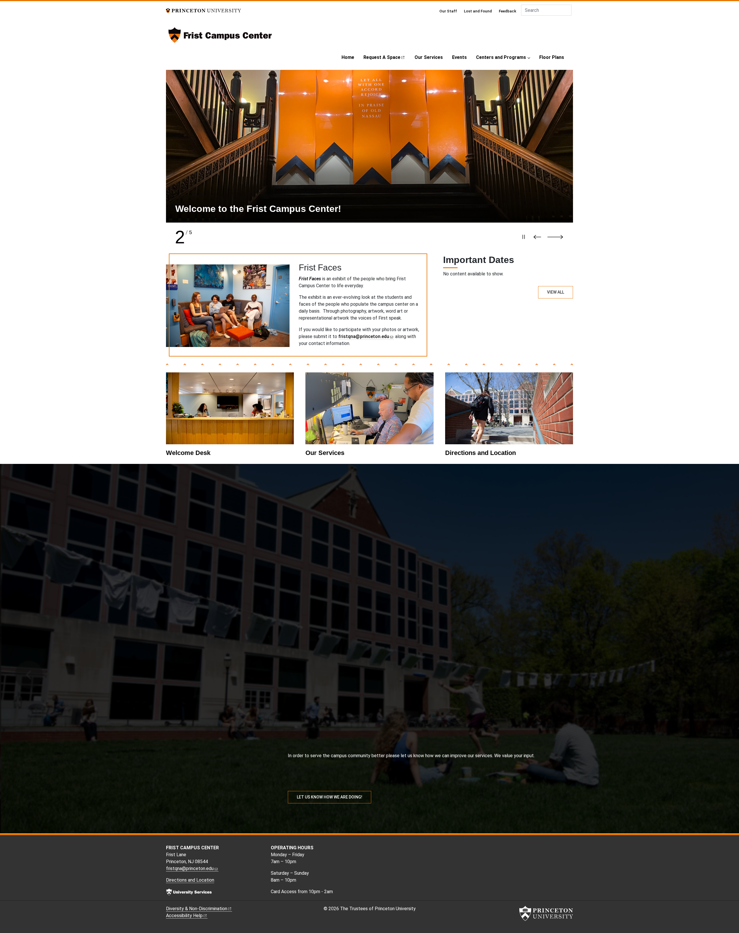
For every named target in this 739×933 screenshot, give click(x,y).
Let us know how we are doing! (329, 797)
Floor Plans (551, 57)
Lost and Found (478, 11)
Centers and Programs (501, 57)
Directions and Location (480, 452)
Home (347, 57)
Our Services (429, 57)
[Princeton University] (203, 10)
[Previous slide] (538, 237)
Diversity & (196, 908)
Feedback (507, 11)
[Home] (220, 37)
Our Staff (448, 11)
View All (555, 292)
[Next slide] (558, 237)
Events (459, 57)
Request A (381, 57)
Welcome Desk (188, 452)
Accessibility (184, 915)
